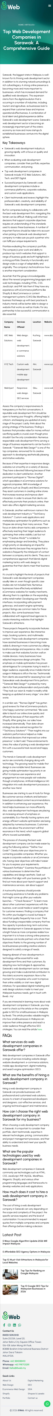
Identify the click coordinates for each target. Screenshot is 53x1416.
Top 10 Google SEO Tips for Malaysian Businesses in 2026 (35, 1289)
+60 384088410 (17, 1361)
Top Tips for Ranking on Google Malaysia (33, 1272)
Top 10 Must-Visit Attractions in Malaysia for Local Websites (25, 1261)
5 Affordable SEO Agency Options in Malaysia (26, 1251)
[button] (49, 5)
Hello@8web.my (17, 1368)
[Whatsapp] (19, 1325)
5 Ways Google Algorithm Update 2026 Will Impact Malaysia (25, 1242)
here (39, 1029)
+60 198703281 (22, 1364)
